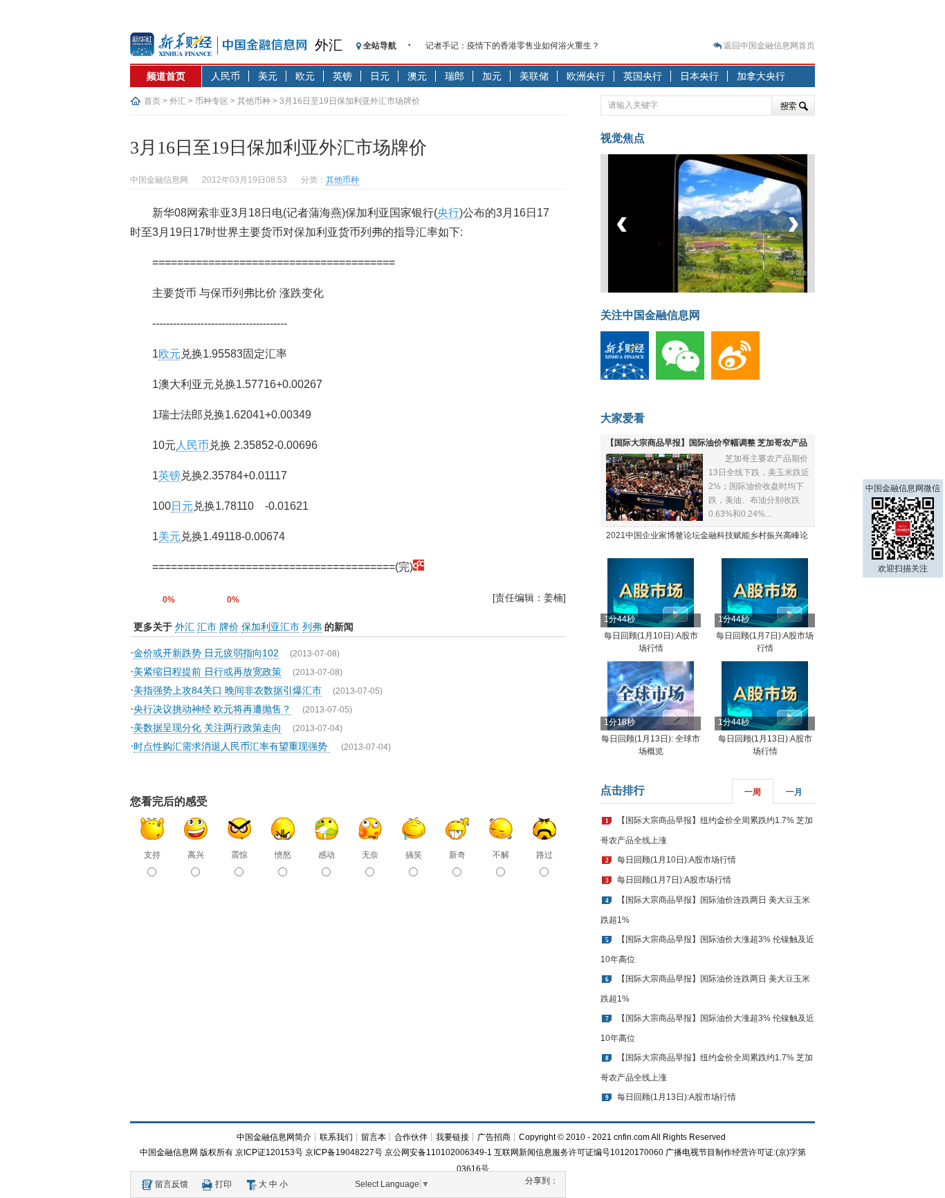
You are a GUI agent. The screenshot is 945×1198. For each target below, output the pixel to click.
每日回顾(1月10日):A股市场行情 (676, 860)
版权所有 (216, 1152)
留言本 (373, 1137)
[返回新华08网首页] (418, 567)
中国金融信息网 (169, 1152)
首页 (152, 101)
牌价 (229, 626)
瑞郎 (454, 76)
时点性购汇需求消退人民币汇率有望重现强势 (232, 746)
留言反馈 (171, 1184)
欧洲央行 (586, 76)
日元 (379, 76)
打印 (223, 1184)
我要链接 (452, 1137)
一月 (794, 792)
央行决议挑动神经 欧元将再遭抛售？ (212, 709)
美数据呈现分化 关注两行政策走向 (208, 727)
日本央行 (699, 76)
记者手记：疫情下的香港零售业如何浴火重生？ (512, 45)
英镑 (342, 76)
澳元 (417, 76)
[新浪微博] (739, 377)
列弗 (312, 626)
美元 (267, 76)
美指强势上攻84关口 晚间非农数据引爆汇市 (228, 690)
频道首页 (166, 76)
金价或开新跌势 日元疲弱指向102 (206, 652)
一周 (752, 792)
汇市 (207, 626)
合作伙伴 (411, 1137)
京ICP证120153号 (269, 1152)
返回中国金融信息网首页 (769, 45)
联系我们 (336, 1137)
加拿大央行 (761, 76)
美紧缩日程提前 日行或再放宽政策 (208, 671)
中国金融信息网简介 (274, 1137)
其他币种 (253, 101)
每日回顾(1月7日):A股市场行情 (674, 880)
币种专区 (211, 101)
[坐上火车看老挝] (731, 290)
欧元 (305, 76)
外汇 (328, 45)
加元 (492, 76)
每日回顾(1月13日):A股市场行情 (676, 1097)
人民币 (225, 76)
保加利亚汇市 (270, 626)
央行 (448, 213)
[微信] (683, 377)
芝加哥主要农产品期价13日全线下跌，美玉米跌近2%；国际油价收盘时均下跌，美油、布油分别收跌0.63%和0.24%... (758, 486)
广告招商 (494, 1137)
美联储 (534, 76)
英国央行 (642, 76)
